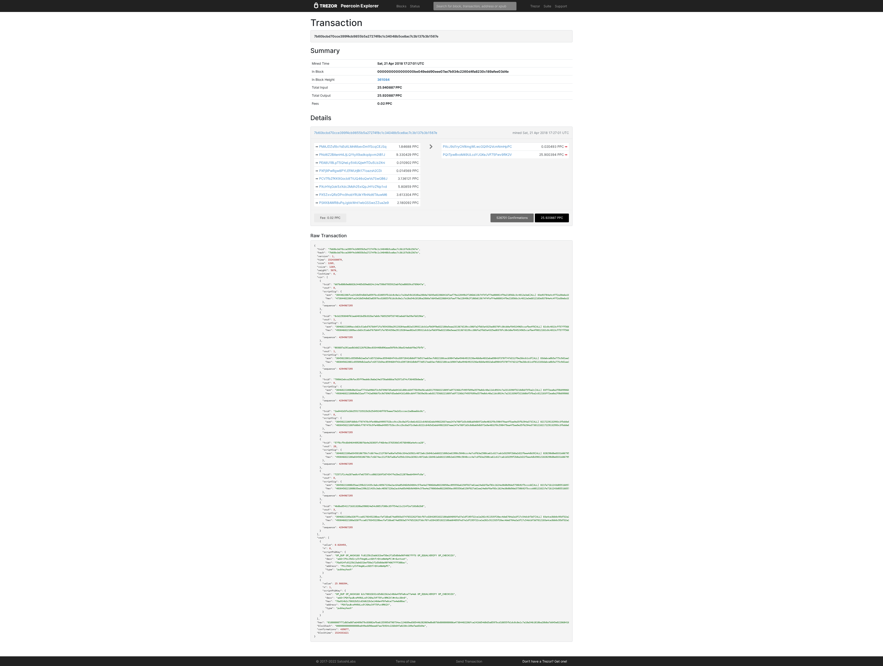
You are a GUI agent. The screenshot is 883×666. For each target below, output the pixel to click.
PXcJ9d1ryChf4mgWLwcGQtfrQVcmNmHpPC (477, 146)
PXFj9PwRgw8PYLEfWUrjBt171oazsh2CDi (350, 171)
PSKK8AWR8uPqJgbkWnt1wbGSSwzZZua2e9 (354, 203)
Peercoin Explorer (360, 6)
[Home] (325, 6)
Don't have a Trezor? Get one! (544, 661)
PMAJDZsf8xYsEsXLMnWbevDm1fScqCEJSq (353, 146)
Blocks (401, 6)
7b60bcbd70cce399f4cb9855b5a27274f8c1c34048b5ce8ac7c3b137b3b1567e (375, 133)
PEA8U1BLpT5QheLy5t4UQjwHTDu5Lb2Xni (352, 163)
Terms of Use (406, 661)
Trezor (535, 6)
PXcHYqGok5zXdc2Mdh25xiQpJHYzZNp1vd (353, 186)
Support (561, 6)
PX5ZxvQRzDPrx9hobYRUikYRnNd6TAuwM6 (353, 195)
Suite (547, 6)
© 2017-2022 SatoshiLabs (335, 661)
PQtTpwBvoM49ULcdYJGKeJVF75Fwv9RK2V (477, 154)
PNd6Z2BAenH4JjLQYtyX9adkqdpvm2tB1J (352, 154)
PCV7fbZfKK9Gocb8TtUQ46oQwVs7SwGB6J (353, 178)
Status (415, 6)
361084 (383, 79)
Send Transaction (469, 661)
